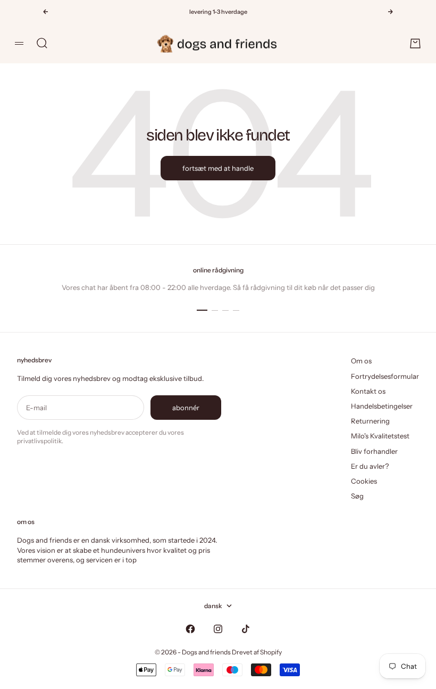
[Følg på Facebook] (190, 629)
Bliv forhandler (374, 451)
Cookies (364, 481)
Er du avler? (370, 466)
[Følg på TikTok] (245, 629)
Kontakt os (368, 391)
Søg (357, 496)
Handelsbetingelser (382, 406)
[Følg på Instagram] (218, 629)
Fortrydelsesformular (385, 376)
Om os (361, 360)
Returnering (370, 421)
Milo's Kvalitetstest (380, 435)
